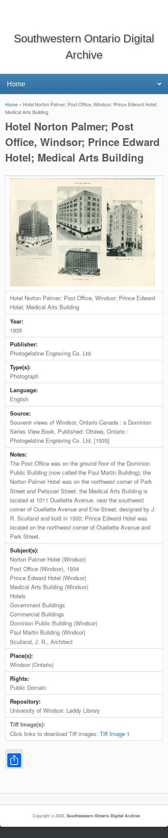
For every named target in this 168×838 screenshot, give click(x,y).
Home (11, 104)
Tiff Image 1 (115, 734)
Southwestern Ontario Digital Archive (103, 816)
